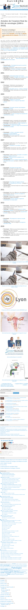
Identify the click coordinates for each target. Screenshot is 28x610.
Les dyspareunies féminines (15, 183)
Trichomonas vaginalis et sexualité (8, 539)
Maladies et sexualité (5, 596)
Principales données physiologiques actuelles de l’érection (14, 108)
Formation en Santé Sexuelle (6, 587)
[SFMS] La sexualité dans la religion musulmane (9, 434)
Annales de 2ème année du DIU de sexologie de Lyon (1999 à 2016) (14, 286)
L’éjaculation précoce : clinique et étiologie (18, 88)
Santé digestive (14, 571)
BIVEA (14, 564)
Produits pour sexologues (6, 601)
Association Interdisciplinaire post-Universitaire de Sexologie (13, 459)
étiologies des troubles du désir (21, 77)
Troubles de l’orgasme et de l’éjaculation (8, 505)
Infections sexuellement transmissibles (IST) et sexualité (11, 520)
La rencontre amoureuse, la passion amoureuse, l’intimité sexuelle (14, 494)
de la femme (11, 195)
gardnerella (6, 566)
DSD (15, 565)
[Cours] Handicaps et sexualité (14, 357)
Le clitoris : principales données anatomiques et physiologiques (13, 133)
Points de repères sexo (5, 599)
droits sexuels (12, 565)
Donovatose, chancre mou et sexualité (9, 524)
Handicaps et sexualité (5, 546)
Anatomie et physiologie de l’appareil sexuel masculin (11, 478)
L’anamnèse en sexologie (6, 556)
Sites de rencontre (3, 574)
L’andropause (5, 490)
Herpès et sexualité (6, 528)
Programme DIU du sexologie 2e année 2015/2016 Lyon (14, 310)
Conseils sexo (3, 585)
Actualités (2, 580)
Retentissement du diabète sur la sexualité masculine (13, 158)
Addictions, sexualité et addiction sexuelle (10, 542)
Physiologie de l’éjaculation (15, 167)
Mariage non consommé (14, 99)
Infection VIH (5, 529)
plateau (11, 570)
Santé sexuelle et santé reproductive (9, 474)
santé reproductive (23, 571)
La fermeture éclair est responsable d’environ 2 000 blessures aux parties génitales (7, 385)
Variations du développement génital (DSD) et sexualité (12, 484)
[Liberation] (2, 432)
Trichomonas (17, 574)
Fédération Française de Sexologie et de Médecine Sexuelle (13, 461)
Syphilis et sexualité (6, 537)
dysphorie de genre (19, 565)
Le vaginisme (5, 514)
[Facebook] (16, 1)
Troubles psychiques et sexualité (7, 541)
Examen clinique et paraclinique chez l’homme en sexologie (11, 557)
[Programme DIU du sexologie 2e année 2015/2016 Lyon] (14, 299)
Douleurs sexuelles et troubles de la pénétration (10, 510)
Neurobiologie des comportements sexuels (10, 482)
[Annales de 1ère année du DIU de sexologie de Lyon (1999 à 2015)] (14, 251)
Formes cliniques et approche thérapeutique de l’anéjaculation (13, 199)
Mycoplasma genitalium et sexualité (9, 532)
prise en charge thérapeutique (10, 50)
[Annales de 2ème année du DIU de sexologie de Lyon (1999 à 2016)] (14, 275)
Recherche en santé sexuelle (6, 603)
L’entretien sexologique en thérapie (18, 69)
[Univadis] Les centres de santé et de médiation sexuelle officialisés (12, 429)
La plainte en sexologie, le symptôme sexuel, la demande (11, 554)
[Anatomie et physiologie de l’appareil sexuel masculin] (14, 369)
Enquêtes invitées (5, 604)
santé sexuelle (5, 573)
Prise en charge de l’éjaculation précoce (14, 101)
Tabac (9, 574)
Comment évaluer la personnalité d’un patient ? (9, 550)
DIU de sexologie (5, 590)
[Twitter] (18, 1)
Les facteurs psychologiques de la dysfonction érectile (12, 504)
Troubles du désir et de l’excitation (7, 497)
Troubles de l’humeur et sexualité (8, 545)
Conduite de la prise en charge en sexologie (9, 552)
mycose (10, 568)
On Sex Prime (3, 464)
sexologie (14, 573)
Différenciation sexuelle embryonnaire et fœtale (10, 479)
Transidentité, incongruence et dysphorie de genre (11, 487)
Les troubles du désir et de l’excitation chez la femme (11, 500)
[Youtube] (22, 1)
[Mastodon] (18, 3)
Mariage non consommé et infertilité (9, 517)
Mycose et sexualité (6, 533)
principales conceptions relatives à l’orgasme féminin (15, 155)
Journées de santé (4, 594)
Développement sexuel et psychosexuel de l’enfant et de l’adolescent (14, 489)
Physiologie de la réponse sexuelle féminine (14, 219)
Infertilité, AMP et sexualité (7, 516)
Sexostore (20, 573)
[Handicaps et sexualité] (14, 346)
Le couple (3, 492)
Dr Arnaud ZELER (9, 398)
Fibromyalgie (2, 566)
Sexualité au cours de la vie (6, 488)
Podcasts (2, 598)
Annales (3, 591)
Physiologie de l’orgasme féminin (17, 181)
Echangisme (25, 565)
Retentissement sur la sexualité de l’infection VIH (11, 536)
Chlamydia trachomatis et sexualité (9, 521)
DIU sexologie (5, 565)
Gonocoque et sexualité (7, 526)
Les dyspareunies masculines (8, 511)
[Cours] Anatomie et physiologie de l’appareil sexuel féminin (14, 333)
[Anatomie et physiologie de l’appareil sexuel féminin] (14, 322)
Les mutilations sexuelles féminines (8, 548)
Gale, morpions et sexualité (7, 525)
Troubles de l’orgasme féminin (8, 509)
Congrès (3, 588)
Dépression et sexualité (14, 134)
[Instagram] (21, 1)
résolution (6, 571)
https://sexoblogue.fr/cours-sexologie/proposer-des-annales (14, 59)
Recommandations (5, 592)
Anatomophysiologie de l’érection (16, 75)
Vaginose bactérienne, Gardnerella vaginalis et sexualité (12, 540)
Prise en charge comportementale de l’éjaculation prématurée (15, 160)
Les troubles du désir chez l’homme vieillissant (10, 499)
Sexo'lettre (11, 33)
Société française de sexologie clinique (8, 466)
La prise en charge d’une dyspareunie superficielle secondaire (15, 126)
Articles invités (3, 583)
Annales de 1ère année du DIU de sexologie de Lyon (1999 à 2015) (14, 262)
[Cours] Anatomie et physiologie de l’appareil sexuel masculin (14, 380)
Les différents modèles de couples (8, 493)
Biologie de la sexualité (5, 477)
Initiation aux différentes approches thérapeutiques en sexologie (12, 553)
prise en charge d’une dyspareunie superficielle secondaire (15, 114)
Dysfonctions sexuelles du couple (7, 515)
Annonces (2, 582)
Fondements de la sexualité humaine (8, 473)
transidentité (13, 574)
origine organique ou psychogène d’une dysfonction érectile (15, 123)
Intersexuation (11, 566)
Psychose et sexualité (6, 544)
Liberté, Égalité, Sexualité (5, 463)
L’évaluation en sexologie (14, 145)
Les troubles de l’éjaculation (7, 506)
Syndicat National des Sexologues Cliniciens (10, 468)
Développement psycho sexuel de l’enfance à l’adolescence (14, 66)
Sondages (2, 606)
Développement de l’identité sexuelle (8, 483)
